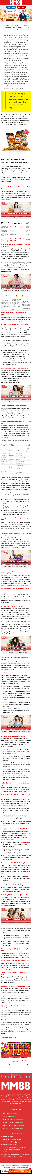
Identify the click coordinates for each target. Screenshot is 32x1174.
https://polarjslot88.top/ (17, 99)
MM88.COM (4, 1022)
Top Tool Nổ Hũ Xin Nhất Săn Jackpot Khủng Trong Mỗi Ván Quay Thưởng (16, 1060)
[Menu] (2, 2)
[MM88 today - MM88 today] (16, 2)
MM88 (20, 191)
